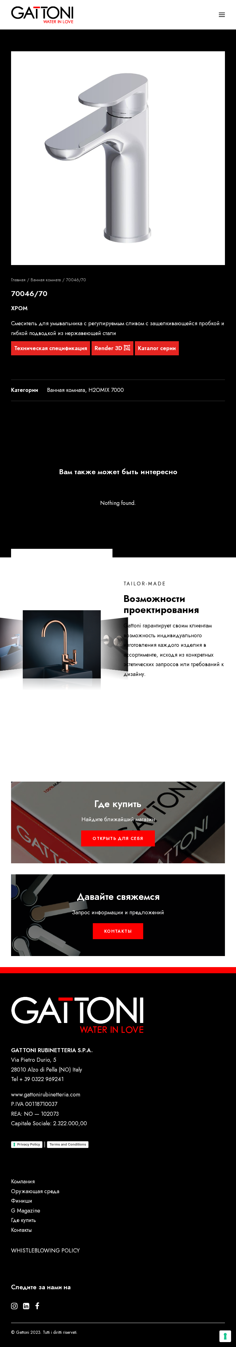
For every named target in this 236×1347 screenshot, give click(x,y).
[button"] (14, 1307)
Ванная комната (46, 280)
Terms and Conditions (67, 1144)
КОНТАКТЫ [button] (118, 931)
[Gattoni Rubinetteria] (42, 15)
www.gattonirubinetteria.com (45, 1095)
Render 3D (109, 348)
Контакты (21, 1230)
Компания (23, 1181)
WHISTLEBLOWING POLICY (45, 1251)
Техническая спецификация (50, 348)
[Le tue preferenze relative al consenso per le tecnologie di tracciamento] (225, 1336)
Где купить (23, 1220)
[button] (118, 158)
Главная (18, 280)
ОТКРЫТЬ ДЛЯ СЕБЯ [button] (117, 838)
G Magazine (25, 1211)
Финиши (21, 1201)
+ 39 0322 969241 (41, 1079)
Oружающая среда (35, 1191)
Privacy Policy (28, 1144)
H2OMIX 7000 (106, 390)
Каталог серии (157, 348)
